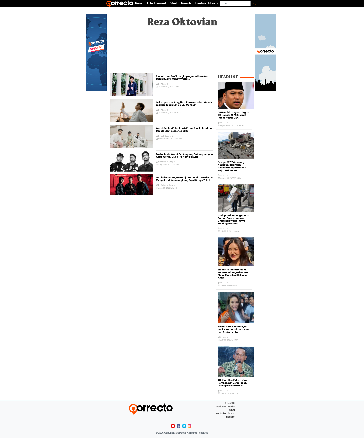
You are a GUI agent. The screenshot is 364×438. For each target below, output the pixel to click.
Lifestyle (200, 3)
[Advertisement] (182, 51)
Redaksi (230, 417)
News (138, 3)
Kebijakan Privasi (225, 413)
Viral (173, 3)
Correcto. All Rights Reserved (192, 433)
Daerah (186, 3)
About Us (230, 403)
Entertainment (156, 3)
